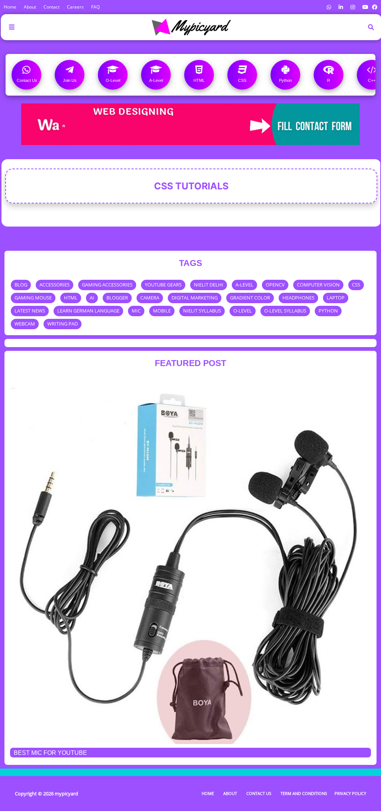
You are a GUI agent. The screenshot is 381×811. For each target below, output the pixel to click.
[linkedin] (341, 7)
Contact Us (258, 793)
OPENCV (275, 284)
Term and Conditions (304, 793)
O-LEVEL (242, 310)
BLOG (21, 284)
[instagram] (353, 7)
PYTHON (328, 310)
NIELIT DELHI (208, 284)
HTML (70, 297)
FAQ (95, 7)
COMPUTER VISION (318, 284)
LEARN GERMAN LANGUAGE (88, 310)
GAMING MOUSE (33, 297)
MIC (136, 310)
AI (92, 297)
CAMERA (149, 297)
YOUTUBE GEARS (163, 284)
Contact (52, 7)
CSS (356, 284)
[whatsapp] (329, 7)
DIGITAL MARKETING (195, 297)
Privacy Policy (350, 793)
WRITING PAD (62, 323)
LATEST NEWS (30, 310)
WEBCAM (25, 323)
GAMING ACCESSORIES (107, 284)
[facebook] (373, 7)
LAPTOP (336, 297)
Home (10, 7)
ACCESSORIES (54, 284)
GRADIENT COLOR (250, 297)
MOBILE (162, 310)
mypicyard (66, 793)
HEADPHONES (298, 297)
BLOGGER (117, 297)
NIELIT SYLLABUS (202, 310)
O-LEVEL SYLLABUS (285, 310)
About (30, 7)
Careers (75, 7)
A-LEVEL (244, 284)
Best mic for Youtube (50, 753)
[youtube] (365, 7)
